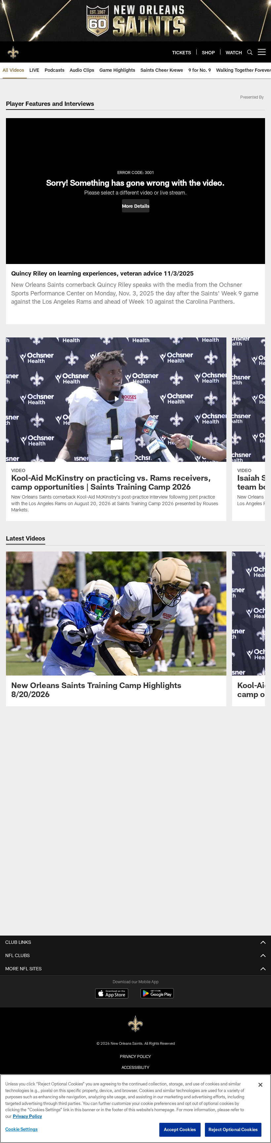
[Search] (249, 52)
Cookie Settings (21, 1129)
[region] (135, 1108)
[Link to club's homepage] (13, 49)
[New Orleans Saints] (135, 1024)
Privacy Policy (135, 1056)
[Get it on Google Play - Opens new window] (157, 997)
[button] (135, 205)
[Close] (260, 1084)
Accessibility (135, 1067)
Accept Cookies (180, 1129)
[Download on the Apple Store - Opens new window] (111, 994)
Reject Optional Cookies (233, 1129)
